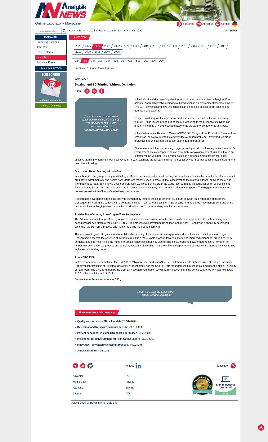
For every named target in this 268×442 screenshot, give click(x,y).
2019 (146, 46)
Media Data (79, 381)
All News (80, 68)
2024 (92, 30)
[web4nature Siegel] (203, 394)
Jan (77, 60)
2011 (222, 46)
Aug (130, 60)
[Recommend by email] (87, 92)
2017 (165, 46)
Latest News (80, 37)
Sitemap (77, 393)
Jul (123, 60)
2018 (155, 46)
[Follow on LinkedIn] (138, 367)
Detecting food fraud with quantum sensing (102, 327)
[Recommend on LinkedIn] (94, 92)
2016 (175, 46)
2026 (78, 46)
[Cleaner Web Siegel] (226, 394)
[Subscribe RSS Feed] (233, 367)
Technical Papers (46, 62)
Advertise (78, 376)
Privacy (130, 381)
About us (78, 387)
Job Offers (42, 47)
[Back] (75, 367)
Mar (92, 60)
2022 (117, 46)
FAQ (128, 376)
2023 (107, 46)
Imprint (129, 387)
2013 (203, 46)
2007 (107, 51)
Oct (146, 60)
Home (72, 30)
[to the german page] (236, 23)
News (82, 30)
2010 (78, 51)
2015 (184, 46)
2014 (194, 46)
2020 (136, 46)
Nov (153, 60)
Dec (161, 60)
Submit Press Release (102, 68)
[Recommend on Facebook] (101, 92)
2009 (88, 51)
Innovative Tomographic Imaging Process (101, 344)
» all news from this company (92, 350)
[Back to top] (82, 367)
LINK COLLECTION (51, 68)
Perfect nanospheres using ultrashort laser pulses (107, 333)
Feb (101, 30)
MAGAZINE (51, 37)
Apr (100, 60)
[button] (64, 31)
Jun (116, 60)
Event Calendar (45, 52)
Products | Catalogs (48, 42)
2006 (117, 51)
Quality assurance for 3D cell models (99, 321)
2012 (213, 46)
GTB (128, 393)
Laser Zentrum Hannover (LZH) (124, 30)
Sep (138, 60)
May (108, 60)
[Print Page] (90, 367)
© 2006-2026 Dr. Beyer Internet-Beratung (94, 402)
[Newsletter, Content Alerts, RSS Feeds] (51, 87)
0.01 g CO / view (51, 106)
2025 (88, 46)
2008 (97, 51)
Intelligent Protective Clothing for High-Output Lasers (108, 338)
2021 (126, 46)
